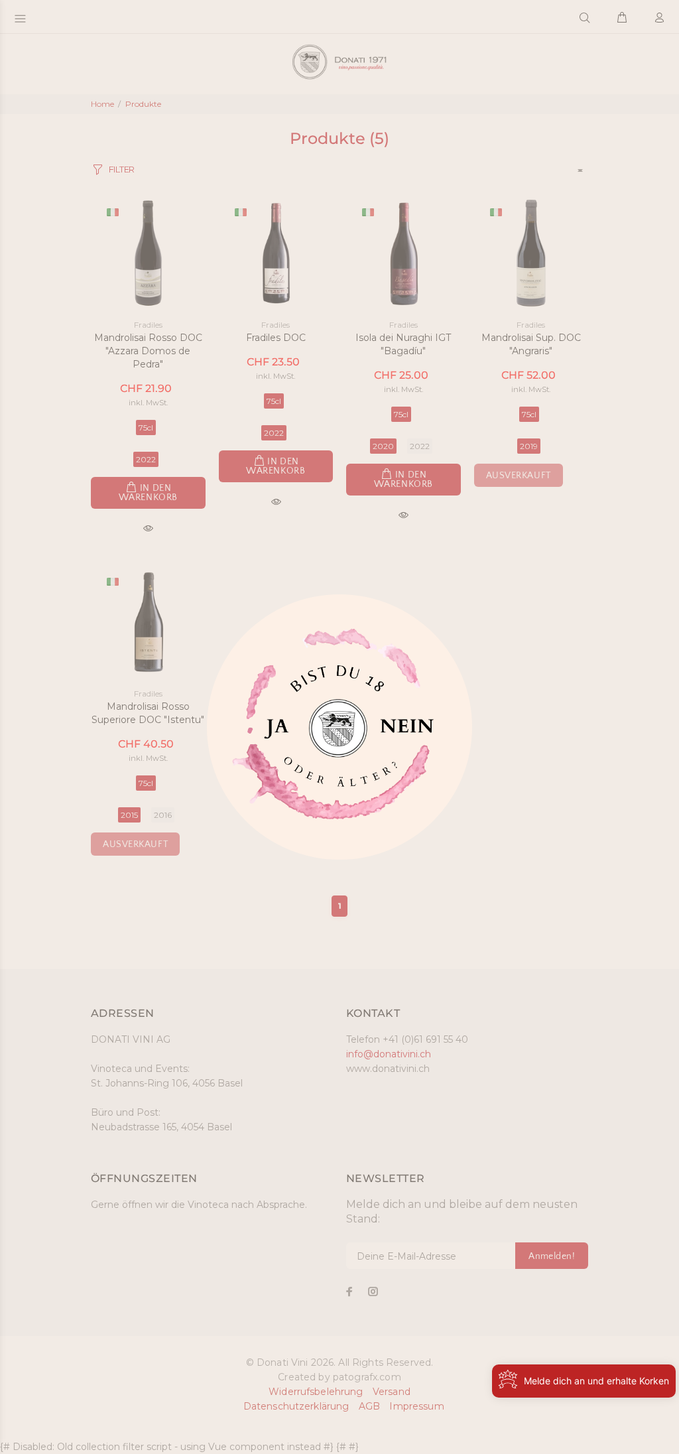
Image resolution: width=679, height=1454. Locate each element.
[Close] (274, 733)
